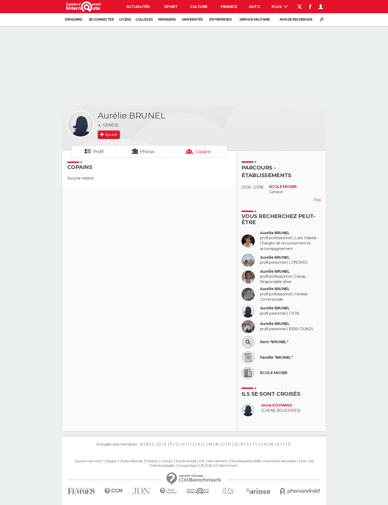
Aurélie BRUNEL (275, 233)
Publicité (152, 461)
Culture (198, 6)
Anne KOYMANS (276, 405)
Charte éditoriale (131, 461)
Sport (170, 6)
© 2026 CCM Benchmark (219, 466)
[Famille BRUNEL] (248, 357)
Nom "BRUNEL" (274, 342)
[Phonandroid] (300, 491)
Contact (166, 461)
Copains (203, 151)
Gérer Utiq (306, 461)
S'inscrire (73, 19)
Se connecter (101, 19)
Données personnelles (245, 461)
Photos (147, 151)
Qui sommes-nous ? (89, 461)
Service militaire (254, 19)
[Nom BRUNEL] (248, 342)
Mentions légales (162, 466)
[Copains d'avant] (198, 491)
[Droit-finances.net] (168, 491)
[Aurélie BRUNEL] (80, 124)
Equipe (111, 461)
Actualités (138, 6)
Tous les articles (186, 461)
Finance (229, 6)
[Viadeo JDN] (227, 491)
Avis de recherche (296, 19)
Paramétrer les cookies (280, 461)
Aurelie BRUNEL (275, 324)
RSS (202, 461)
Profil (98, 151)
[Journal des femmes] (81, 491)
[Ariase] (258, 491)
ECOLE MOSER (283, 187)
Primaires (167, 19)
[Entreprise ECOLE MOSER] (248, 373)
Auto (254, 6)
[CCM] (113, 491)
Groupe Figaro (187, 466)
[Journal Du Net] (141, 491)
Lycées (125, 19)
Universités (192, 19)
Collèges (144, 19)
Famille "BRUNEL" (276, 357)
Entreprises (220, 19)
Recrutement (217, 461)
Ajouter (111, 134)
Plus (277, 6)
